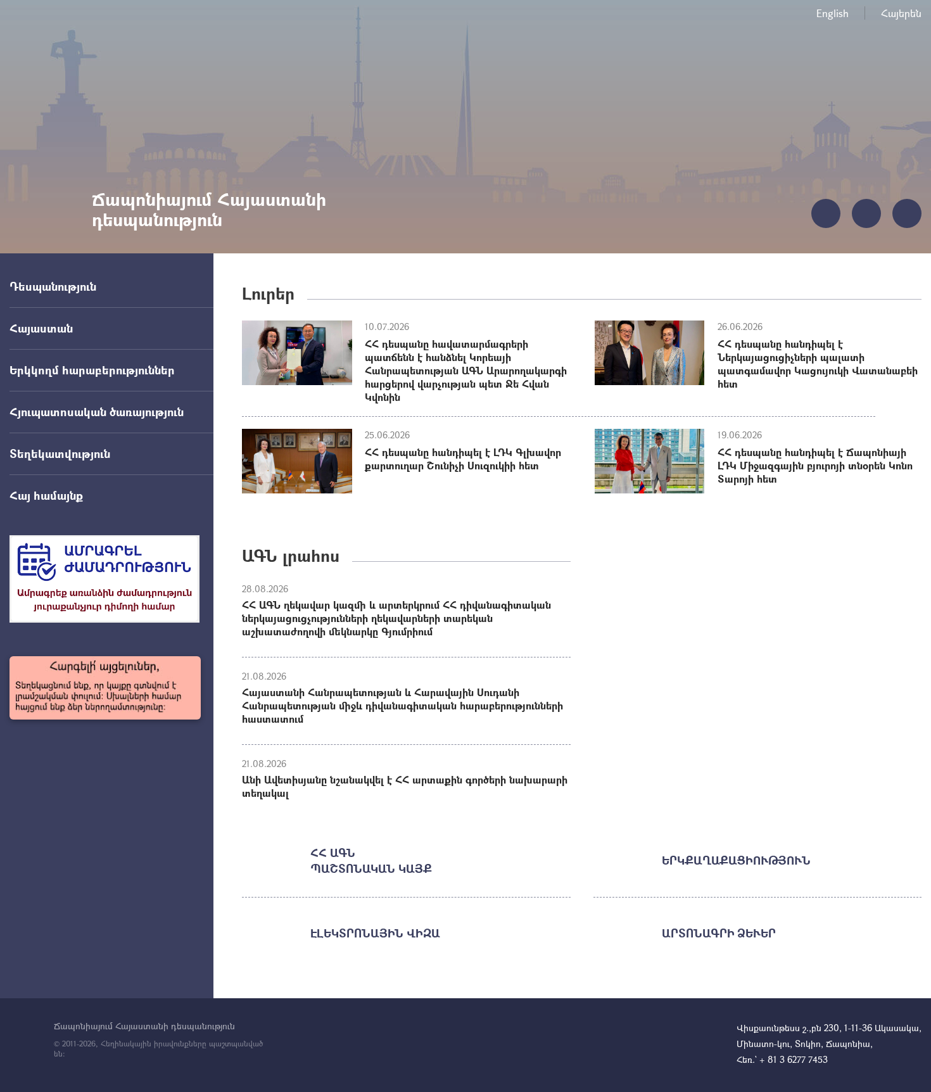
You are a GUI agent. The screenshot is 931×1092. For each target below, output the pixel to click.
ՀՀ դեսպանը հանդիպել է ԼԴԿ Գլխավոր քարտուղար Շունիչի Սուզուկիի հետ (463, 458)
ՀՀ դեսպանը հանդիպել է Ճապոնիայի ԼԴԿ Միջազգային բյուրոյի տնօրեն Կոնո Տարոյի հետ (815, 465)
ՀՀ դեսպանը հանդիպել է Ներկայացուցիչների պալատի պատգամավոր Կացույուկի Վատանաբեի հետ (818, 363)
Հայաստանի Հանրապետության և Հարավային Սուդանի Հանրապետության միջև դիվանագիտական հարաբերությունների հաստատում (402, 705)
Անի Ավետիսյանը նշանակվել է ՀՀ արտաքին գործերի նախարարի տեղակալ (404, 786)
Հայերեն (901, 13)
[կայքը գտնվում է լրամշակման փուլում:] (105, 688)
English (832, 13)
